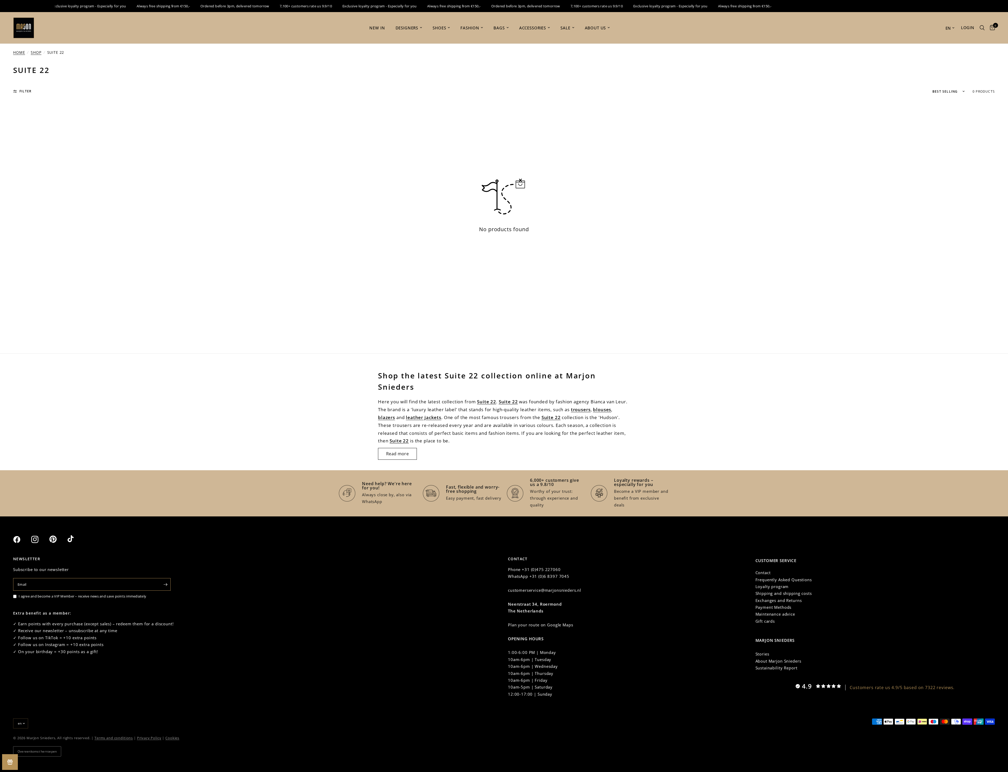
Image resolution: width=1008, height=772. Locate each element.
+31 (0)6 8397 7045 (549, 576)
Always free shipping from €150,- (150, 6)
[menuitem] (377, 28)
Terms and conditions (113, 738)
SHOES (439, 27)
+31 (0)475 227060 (541, 569)
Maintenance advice (775, 614)
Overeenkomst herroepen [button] (37, 751)
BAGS (499, 27)
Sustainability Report (776, 667)
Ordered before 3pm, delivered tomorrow (222, 6)
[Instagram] (39, 539)
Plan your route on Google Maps (540, 624)
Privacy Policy (149, 738)
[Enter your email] (165, 584)
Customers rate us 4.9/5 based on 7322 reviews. (902, 687)
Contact (763, 572)
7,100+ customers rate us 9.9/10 (293, 6)
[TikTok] (75, 539)
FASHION (469, 27)
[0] (991, 28)
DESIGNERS (407, 27)
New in (377, 27)
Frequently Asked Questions (783, 579)
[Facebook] (21, 539)
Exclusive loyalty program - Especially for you (76, 6)
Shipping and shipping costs (783, 593)
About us (595, 27)
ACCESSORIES (532, 27)
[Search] (982, 28)
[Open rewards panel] (10, 762)
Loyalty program (772, 586)
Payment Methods (773, 607)
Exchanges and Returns (778, 600)
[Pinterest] (57, 539)
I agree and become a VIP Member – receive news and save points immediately (82, 596)
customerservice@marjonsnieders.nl (544, 590)
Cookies (172, 738)
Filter (25, 91)
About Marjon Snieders (778, 661)
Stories (762, 654)
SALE (565, 27)
